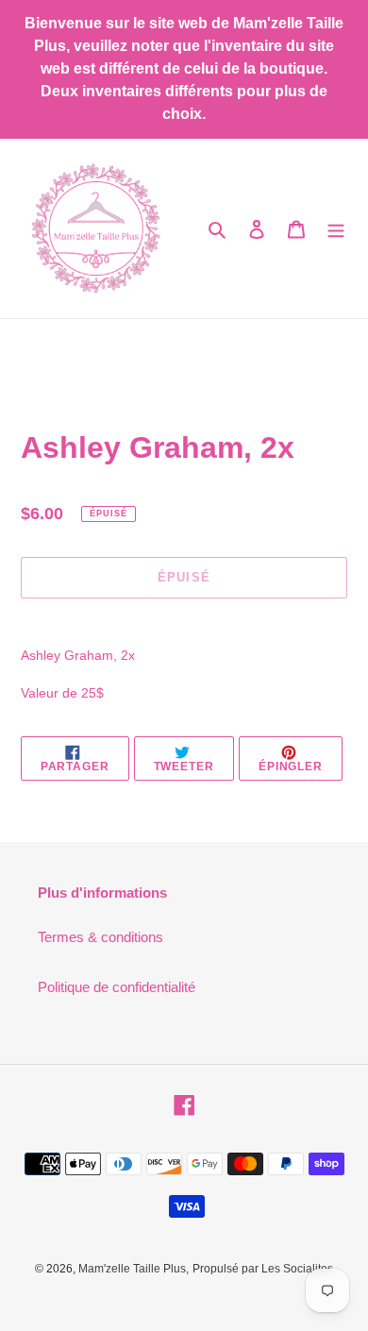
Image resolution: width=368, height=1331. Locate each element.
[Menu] (336, 229)
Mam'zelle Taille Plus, (133, 1268)
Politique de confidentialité (116, 987)
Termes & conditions (100, 937)
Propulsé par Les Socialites (262, 1268)
